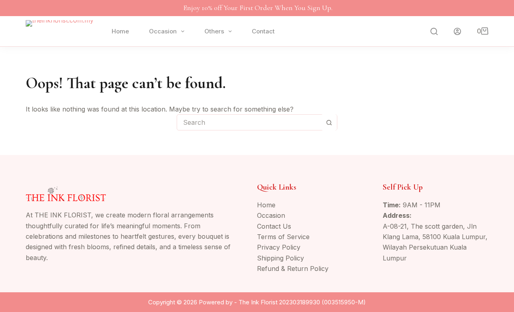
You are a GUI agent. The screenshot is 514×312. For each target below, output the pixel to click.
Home (120, 31)
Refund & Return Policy (292, 268)
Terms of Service (283, 237)
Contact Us (274, 226)
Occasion (163, 31)
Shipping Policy (280, 258)
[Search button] (329, 122)
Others (214, 31)
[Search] (434, 31)
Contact (263, 31)
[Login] (457, 31)
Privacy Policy (278, 247)
